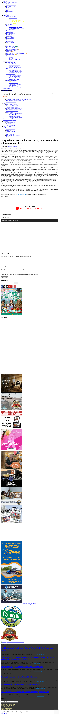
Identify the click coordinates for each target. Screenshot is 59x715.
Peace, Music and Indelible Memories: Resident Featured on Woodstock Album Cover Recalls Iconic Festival (27, 658)
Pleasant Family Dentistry (6, 708)
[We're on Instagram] (15, 287)
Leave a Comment (12, 146)
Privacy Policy (4, 713)
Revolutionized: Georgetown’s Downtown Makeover (20, 684)
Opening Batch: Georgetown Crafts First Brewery (19, 677)
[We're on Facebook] (2, 287)
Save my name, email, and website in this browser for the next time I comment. (20, 274)
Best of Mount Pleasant (13, 220)
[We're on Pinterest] (9, 287)
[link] (11, 626)
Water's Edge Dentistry (6, 709)
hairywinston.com (22, 194)
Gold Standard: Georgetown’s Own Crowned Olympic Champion (25, 692)
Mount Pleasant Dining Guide (7, 705)
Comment (3, 266)
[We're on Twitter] (4, 287)
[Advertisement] (29, 237)
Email (2, 272)
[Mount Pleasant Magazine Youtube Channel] (7, 287)
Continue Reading (41, 654)
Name (2, 269)
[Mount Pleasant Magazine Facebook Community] (12, 287)
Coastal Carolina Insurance (7, 706)
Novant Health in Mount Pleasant (8, 704)
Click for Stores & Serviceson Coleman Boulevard (29, 604)
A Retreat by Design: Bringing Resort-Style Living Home (22, 667)
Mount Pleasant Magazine (6, 90)
